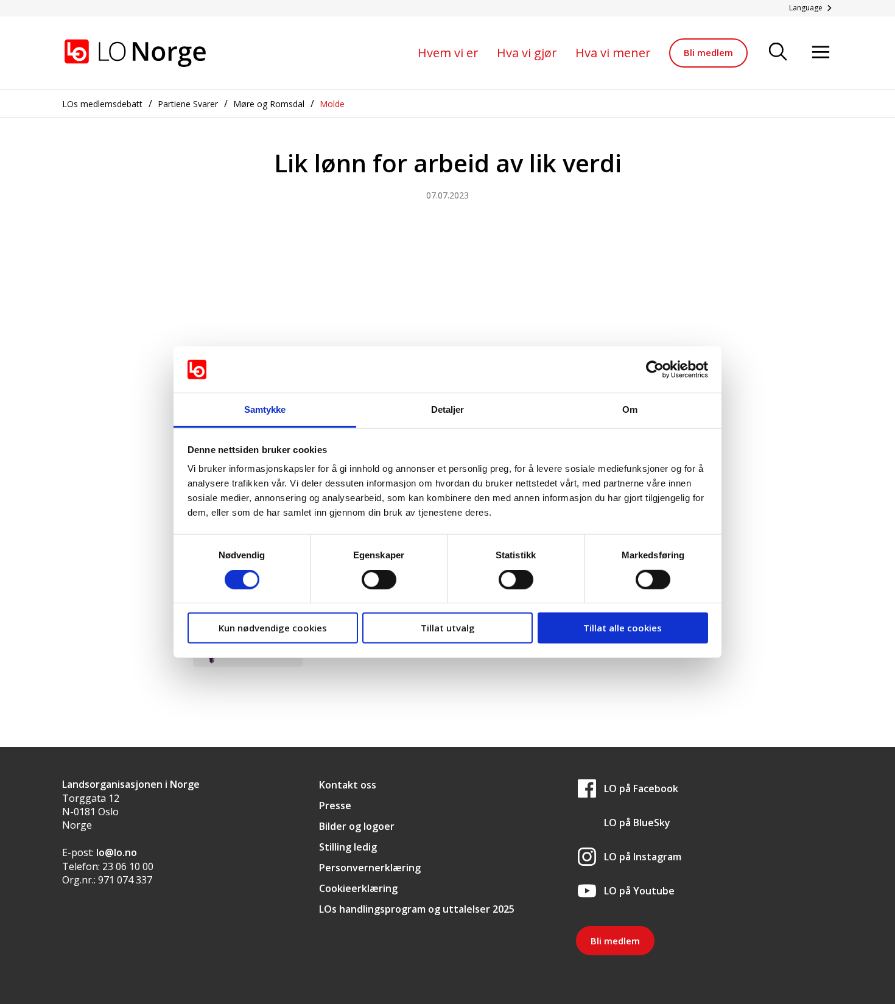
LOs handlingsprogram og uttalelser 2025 (416, 909)
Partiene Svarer (188, 104)
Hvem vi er (448, 52)
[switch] (379, 579)
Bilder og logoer (357, 826)
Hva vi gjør (527, 52)
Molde (332, 104)
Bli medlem (708, 52)
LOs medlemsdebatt (102, 104)
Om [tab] (629, 409)
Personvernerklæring (370, 867)
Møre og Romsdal (268, 104)
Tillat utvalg (448, 628)
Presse (335, 805)
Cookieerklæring (358, 888)
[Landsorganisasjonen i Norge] (135, 53)
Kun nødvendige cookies (273, 628)
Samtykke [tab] (265, 409)
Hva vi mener (613, 52)
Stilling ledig (348, 847)
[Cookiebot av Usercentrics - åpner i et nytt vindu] (655, 369)
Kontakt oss (347, 785)
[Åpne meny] (821, 53)
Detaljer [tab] (448, 409)
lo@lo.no (116, 852)
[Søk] (778, 53)
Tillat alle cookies (622, 628)
